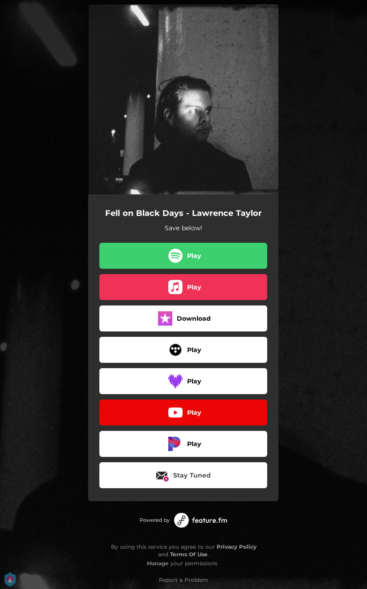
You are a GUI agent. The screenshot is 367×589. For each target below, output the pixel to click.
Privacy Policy (236, 546)
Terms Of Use (189, 554)
